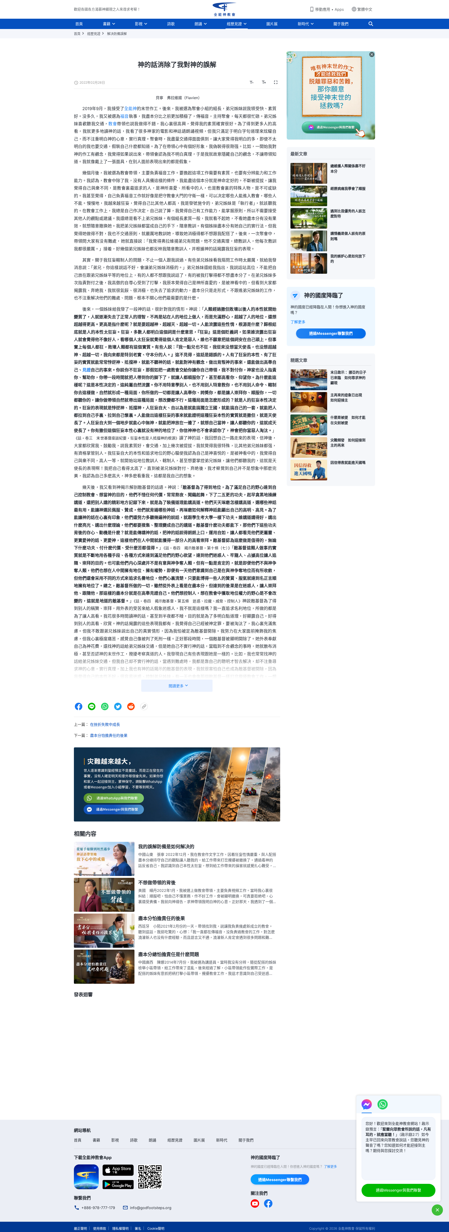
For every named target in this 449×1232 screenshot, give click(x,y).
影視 (138, 24)
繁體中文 (364, 9)
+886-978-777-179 (98, 1207)
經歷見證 (234, 24)
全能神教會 (346, 1228)
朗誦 (198, 24)
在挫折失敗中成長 (105, 724)
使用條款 (99, 1228)
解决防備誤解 (117, 34)
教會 (112, 123)
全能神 (130, 108)
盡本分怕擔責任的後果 (108, 735)
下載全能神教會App (93, 1157)
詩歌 (171, 24)
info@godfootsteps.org (150, 1207)
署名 (138, 1228)
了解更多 (297, 322)
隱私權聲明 (120, 1228)
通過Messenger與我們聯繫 (398, 1190)
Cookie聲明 (155, 1228)
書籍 (106, 24)
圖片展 (272, 24)
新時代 (303, 24)
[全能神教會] (224, 9)
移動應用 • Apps (329, 9)
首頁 (79, 24)
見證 (86, 369)
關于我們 (340, 24)
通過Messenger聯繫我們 (331, 333)
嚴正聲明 (80, 1228)
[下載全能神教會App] (86, 1176)
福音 (124, 116)
